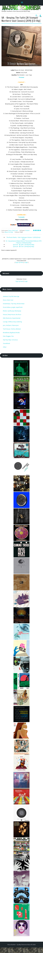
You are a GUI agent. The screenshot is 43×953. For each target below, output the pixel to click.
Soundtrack (6, 343)
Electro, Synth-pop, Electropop (12, 311)
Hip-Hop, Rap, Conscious (10, 340)
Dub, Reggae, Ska (8, 336)
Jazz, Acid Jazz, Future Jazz (11, 325)
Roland (27, 230)
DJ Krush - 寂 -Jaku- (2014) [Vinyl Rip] (23, 244)
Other (4, 347)
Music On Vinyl (9, 232)
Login (26, 262)
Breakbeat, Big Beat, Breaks (11, 332)
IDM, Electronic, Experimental (11, 318)
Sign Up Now (19, 262)
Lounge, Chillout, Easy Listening (12, 322)
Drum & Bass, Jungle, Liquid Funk (12, 307)
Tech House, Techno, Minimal (12, 329)
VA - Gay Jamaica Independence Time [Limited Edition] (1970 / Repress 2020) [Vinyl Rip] (23, 242)
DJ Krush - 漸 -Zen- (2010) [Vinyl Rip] (23, 246)
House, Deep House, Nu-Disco (12, 314)
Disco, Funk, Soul (13, 230)
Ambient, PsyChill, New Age (11, 296)
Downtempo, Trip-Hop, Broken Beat (13, 304)
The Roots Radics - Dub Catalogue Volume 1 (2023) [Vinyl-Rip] (23, 238)
